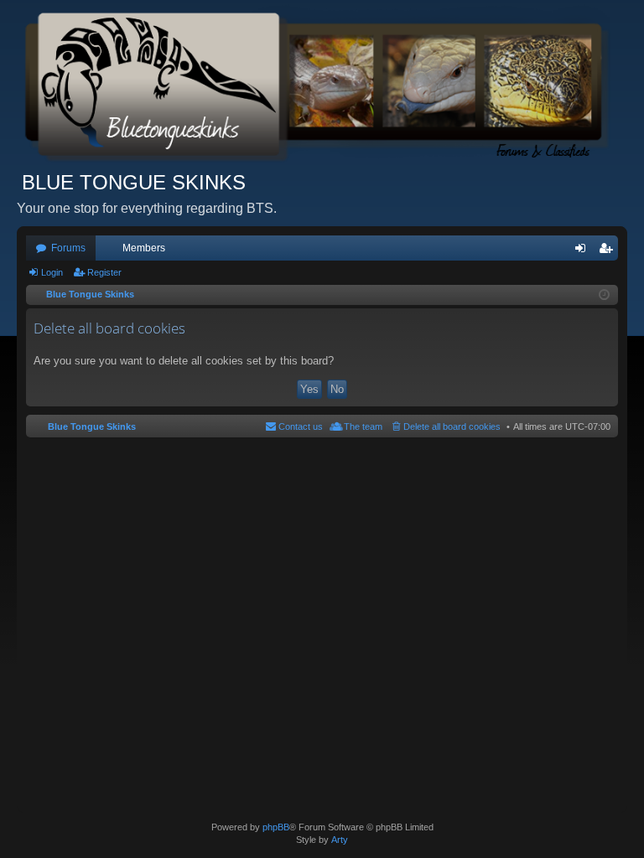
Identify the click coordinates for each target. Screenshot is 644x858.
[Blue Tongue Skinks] (322, 84)
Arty (339, 840)
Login (52, 272)
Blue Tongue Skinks (92, 426)
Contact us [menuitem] (300, 426)
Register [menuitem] (609, 251)
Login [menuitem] (583, 251)
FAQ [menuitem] (560, 251)
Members (143, 248)
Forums (68, 248)
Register (104, 272)
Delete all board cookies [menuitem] (452, 426)
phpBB (275, 827)
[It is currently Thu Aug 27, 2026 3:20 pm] (604, 295)
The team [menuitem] (363, 426)
